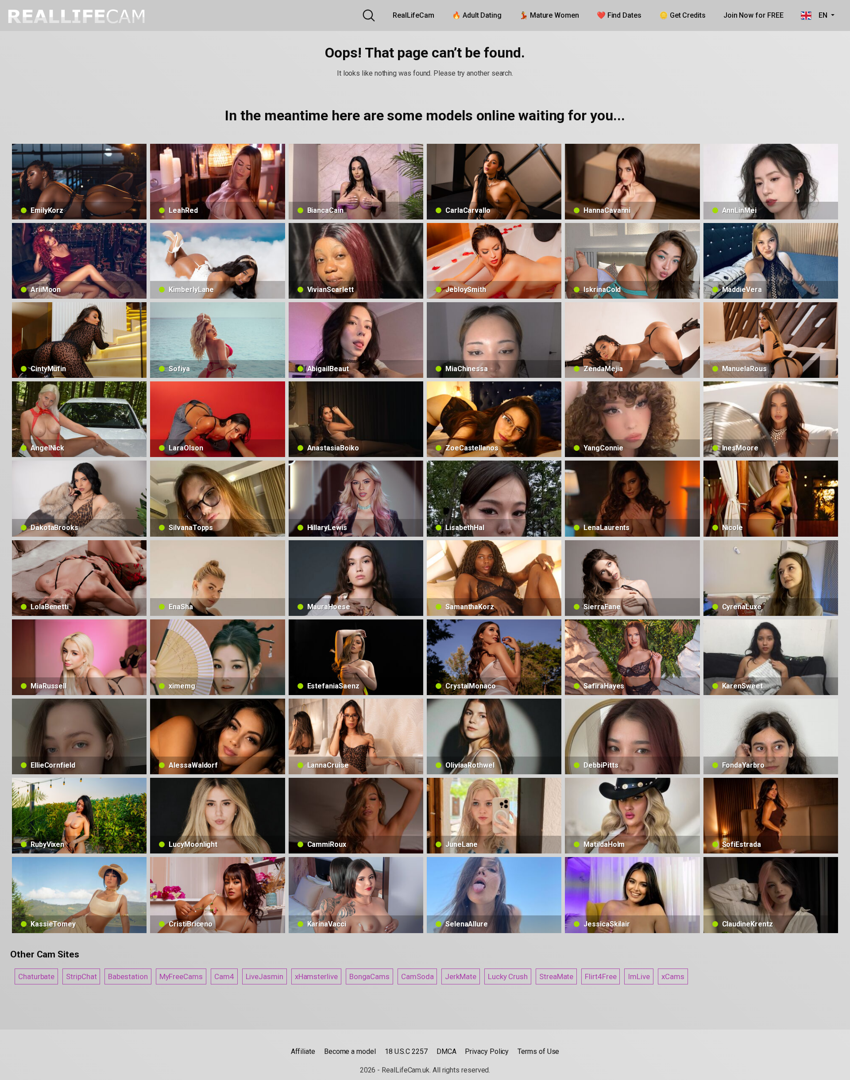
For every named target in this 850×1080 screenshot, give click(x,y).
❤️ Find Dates (619, 15)
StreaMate (556, 976)
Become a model (350, 1051)
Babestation (127, 976)
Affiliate (303, 1051)
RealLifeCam (413, 15)
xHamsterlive (316, 976)
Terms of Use (538, 1051)
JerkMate (460, 976)
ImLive (639, 976)
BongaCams (369, 976)
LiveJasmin (264, 976)
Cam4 (224, 976)
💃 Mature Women (549, 15)
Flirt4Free (600, 976)
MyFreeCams (181, 976)
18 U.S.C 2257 (406, 1051)
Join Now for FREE (753, 15)
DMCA (446, 1051)
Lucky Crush (508, 976)
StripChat (81, 976)
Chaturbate (36, 976)
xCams (672, 976)
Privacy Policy (487, 1051)
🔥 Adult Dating (477, 15)
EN (820, 15)
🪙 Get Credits (682, 15)
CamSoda (417, 976)
